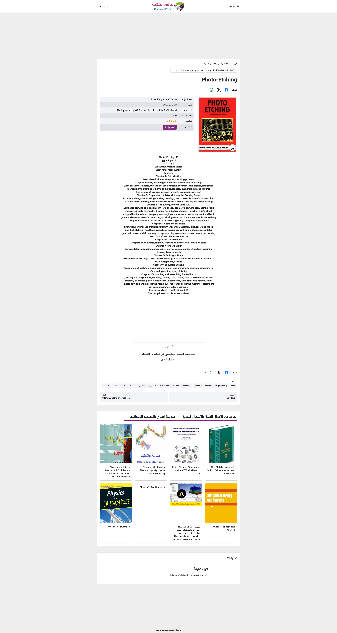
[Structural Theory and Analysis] (221, 513)
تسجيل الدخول (168, 359)
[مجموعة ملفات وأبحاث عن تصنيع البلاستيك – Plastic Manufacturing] (151, 452)
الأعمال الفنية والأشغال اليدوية (216, 64)
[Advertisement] (168, 34)
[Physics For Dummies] (116, 513)
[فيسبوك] (226, 90)
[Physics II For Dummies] (151, 513)
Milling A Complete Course (116, 398)
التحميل (171, 127)
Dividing (231, 398)
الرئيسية (234, 64)
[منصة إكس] (219, 90)
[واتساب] (211, 90)
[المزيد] (204, 90)
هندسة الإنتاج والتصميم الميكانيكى (188, 70)
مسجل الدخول (188, 575)
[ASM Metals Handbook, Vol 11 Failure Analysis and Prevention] (221, 452)
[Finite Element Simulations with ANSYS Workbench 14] (186, 452)
